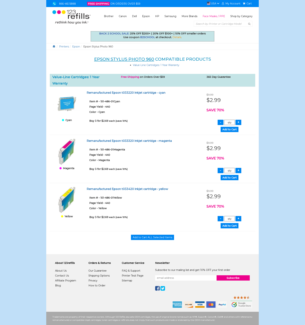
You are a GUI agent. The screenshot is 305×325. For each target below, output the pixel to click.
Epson (146, 16)
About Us (61, 270)
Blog (58, 285)
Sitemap (127, 280)
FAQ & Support (131, 270)
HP (157, 16)
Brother (108, 16)
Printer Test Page (132, 275)
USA (213, 3)
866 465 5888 (67, 3)
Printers (64, 46)
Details (176, 37)
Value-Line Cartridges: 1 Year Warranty (156, 65)
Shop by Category (241, 16)
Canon (123, 16)
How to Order (96, 285)
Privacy (92, 280)
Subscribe (233, 278)
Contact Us (62, 275)
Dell (134, 16)
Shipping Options (99, 275)
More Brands (189, 16)
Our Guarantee (97, 270)
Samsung (170, 16)
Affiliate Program (65, 280)
